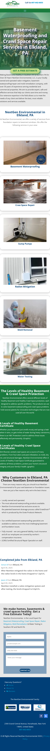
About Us (10, 688)
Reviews (12, 691)
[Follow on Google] (46, 716)
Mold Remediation (19, 624)
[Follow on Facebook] (41, 716)
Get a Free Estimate (25, 70)
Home (10, 685)
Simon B (4, 565)
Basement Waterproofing (13, 621)
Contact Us (25, 670)
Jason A (4, 580)
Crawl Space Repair (32, 621)
